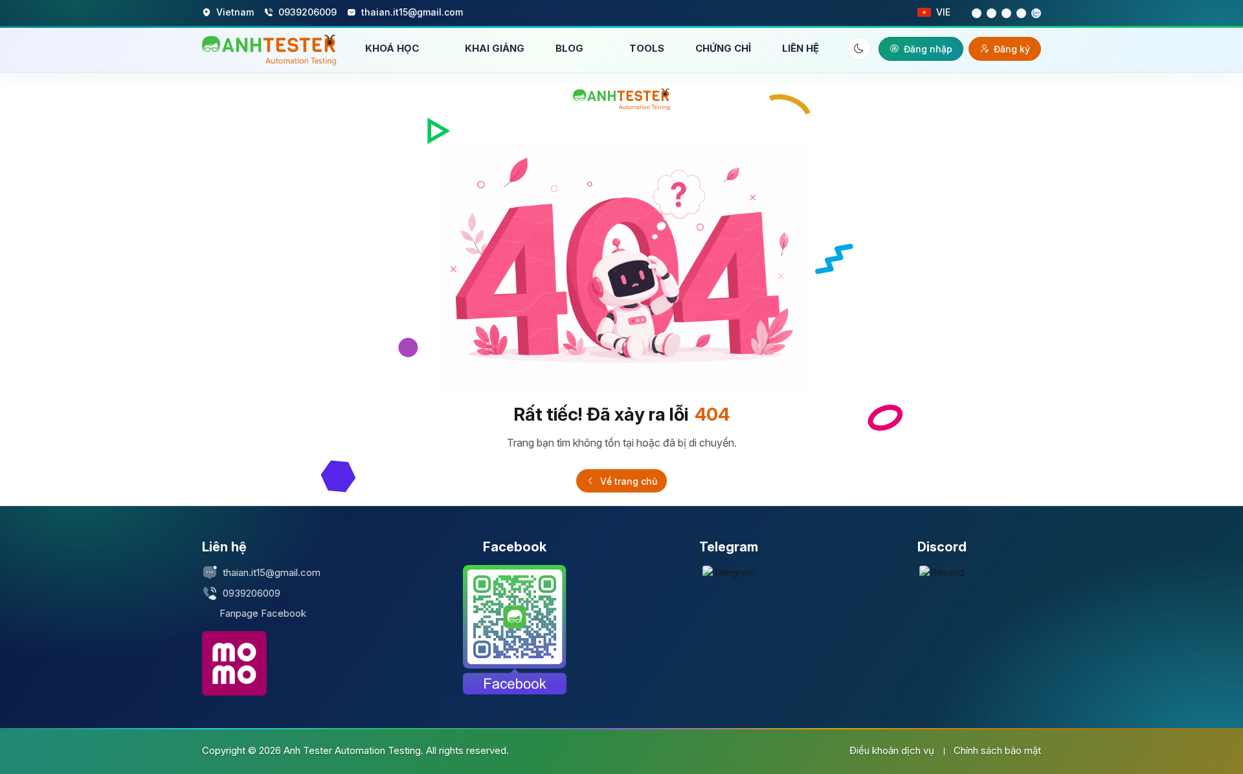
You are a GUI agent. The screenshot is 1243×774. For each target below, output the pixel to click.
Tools (646, 48)
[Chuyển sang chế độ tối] (859, 48)
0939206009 (251, 593)
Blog (570, 48)
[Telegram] (728, 572)
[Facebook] (514, 629)
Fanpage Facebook (262, 613)
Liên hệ (800, 48)
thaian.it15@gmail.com (271, 572)
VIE (943, 11)
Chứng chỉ (723, 48)
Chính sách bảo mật (997, 750)
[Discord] (942, 572)
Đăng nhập (928, 48)
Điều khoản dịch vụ (891, 750)
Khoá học (393, 48)
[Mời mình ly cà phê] (234, 663)
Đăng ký (1012, 48)
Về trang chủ (627, 481)
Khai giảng (494, 48)
